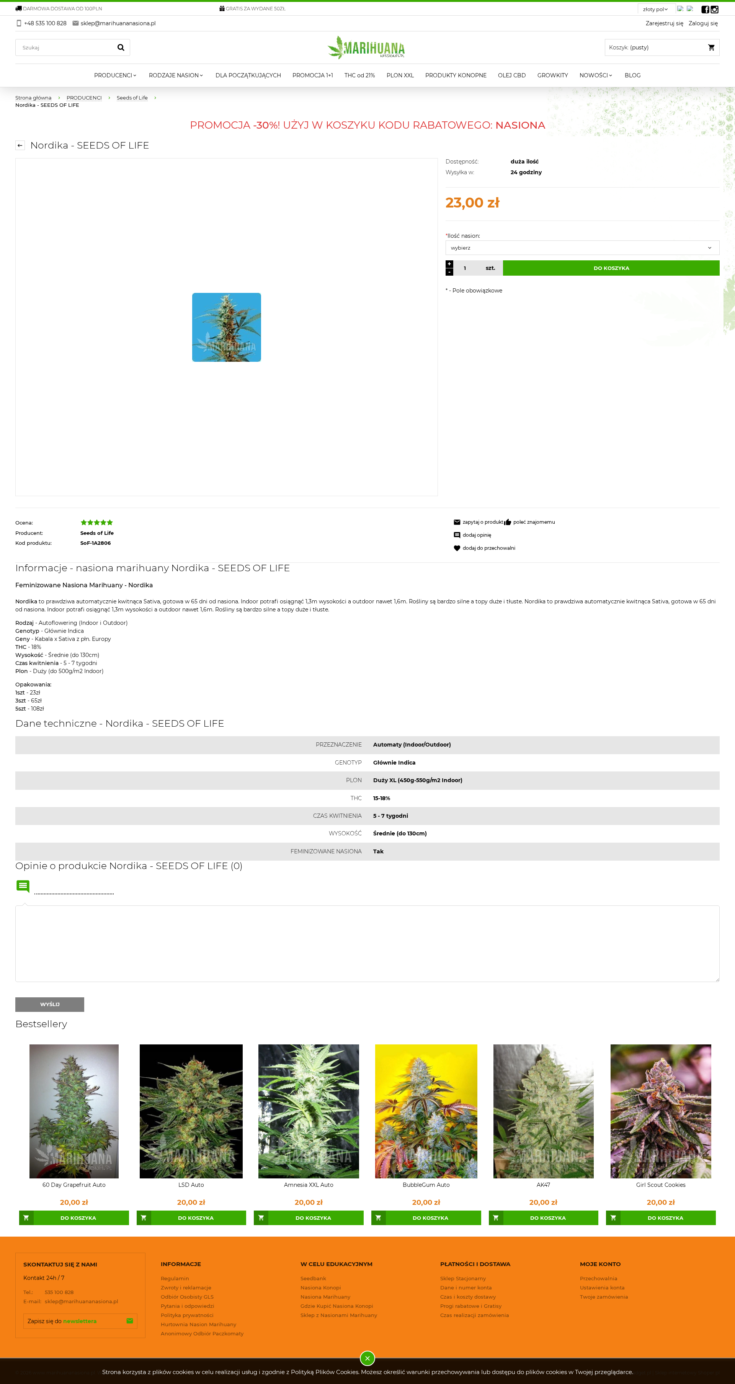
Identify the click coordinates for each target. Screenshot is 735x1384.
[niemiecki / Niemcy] (681, 6)
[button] (478, 522)
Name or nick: (23, 886)
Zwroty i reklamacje (186, 1287)
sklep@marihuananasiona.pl (70, 1301)
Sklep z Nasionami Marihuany (339, 1315)
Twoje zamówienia (604, 1297)
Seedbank (313, 1278)
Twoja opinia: (25, 905)
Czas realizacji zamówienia (474, 1315)
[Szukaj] (121, 47)
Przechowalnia (598, 1278)
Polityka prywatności (187, 1315)
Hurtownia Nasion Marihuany (198, 1324)
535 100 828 (48, 1292)
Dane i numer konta (466, 1287)
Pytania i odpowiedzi (187, 1306)
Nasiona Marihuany (325, 1297)
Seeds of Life (97, 533)
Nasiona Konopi (321, 1287)
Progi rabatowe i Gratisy (470, 1306)
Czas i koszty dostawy (468, 1297)
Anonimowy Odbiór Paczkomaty (202, 1333)
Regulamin (175, 1278)
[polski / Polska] (691, 6)
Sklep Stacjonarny (463, 1278)
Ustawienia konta (602, 1287)
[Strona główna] (367, 47)
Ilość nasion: (463, 236)
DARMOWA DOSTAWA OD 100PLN (62, 8)
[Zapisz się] (129, 1321)
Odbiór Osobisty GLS (187, 1297)
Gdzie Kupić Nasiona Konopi (337, 1306)
